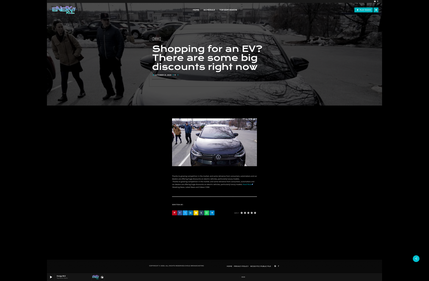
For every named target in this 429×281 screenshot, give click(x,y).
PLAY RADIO (363, 10)
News (157, 39)
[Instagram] (375, 1)
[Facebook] (378, 1)
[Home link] (63, 10)
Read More (247, 184)
